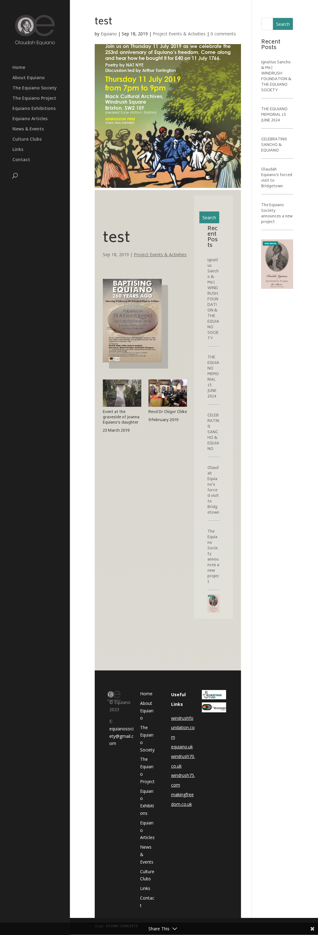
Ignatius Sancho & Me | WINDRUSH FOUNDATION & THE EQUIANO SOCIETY (213, 299)
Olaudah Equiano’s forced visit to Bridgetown (213, 490)
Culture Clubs (27, 139)
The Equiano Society (34, 88)
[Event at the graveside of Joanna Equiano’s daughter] (122, 407)
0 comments (223, 34)
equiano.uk (182, 747)
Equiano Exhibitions (34, 108)
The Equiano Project (34, 98)
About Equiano (28, 77)
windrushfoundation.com (183, 727)
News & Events (28, 129)
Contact (21, 159)
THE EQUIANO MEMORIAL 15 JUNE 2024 (213, 377)
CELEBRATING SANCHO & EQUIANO (213, 432)
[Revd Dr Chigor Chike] (167, 407)
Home (18, 67)
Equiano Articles (30, 118)
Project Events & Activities (179, 34)
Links (17, 149)
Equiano (109, 34)
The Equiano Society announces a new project (213, 557)
